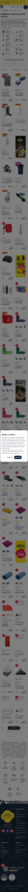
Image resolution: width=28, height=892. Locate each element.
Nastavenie (9, 457)
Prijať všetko (18, 457)
